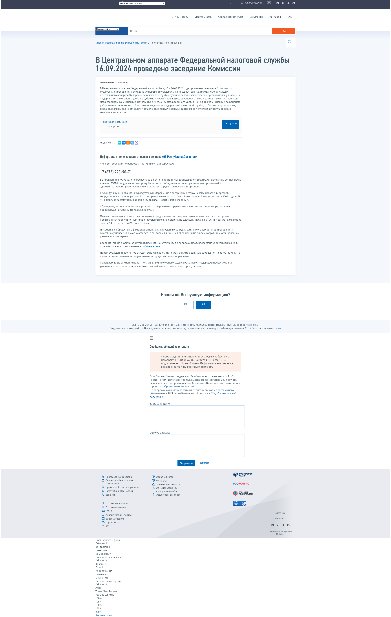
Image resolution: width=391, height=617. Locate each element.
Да (203, 303)
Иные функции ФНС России (132, 42)
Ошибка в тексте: (160, 432)
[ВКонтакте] (124, 143)
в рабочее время (150, 246)
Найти (283, 31)
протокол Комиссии (115, 121)
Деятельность (203, 16)
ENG (289, 16)
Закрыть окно (103, 615)
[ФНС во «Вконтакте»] (277, 3)
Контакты (275, 16)
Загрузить (231, 123)
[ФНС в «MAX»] (293, 3)
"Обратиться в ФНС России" (178, 386)
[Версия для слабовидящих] (233, 3)
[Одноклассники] (128, 143)
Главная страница (105, 42)
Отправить (186, 463)
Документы (256, 16)
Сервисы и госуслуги (230, 16)
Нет (186, 303)
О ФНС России (180, 16)
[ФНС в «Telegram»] (288, 3)
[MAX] (136, 143)
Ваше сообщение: (160, 403)
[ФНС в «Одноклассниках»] (283, 3)
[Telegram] (132, 143)
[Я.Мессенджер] (119, 143)
